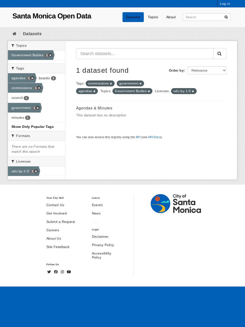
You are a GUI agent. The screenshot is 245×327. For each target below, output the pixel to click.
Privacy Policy (103, 245)
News (96, 213)
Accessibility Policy (101, 255)
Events (97, 205)
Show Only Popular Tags (32, 127)
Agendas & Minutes (94, 108)
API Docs (154, 137)
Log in (225, 4)
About (171, 17)
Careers (52, 230)
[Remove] (111, 83)
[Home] (14, 33)
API (138, 137)
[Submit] (226, 17)
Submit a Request (60, 222)
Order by (176, 70)
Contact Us (55, 205)
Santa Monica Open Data (51, 16)
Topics (153, 17)
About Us (53, 238)
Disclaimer (100, 236)
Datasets (133, 17)
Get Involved (56, 213)
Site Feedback (57, 247)
